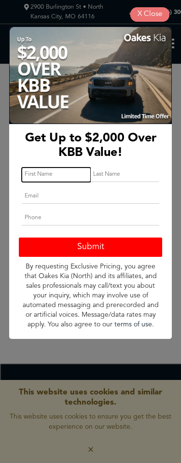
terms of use (133, 324)
